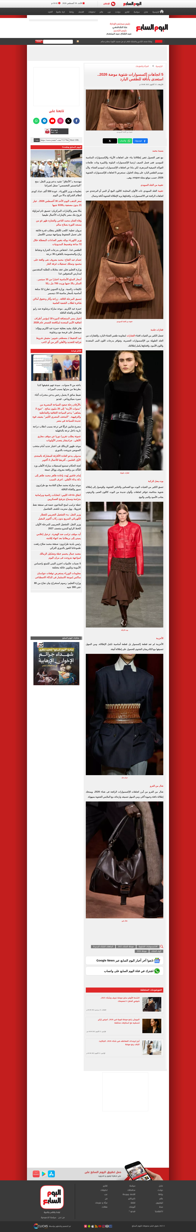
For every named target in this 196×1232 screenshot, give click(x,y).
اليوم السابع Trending (71, 147)
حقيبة (160, 191)
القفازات (131, 335)
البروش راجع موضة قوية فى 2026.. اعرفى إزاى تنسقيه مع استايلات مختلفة (119, 1021)
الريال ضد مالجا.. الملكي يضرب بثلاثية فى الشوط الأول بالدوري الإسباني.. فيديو (119, 41)
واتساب (123, 141)
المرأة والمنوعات (142, 66)
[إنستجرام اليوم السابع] (60, 121)
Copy (37, 140)
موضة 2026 (142, 951)
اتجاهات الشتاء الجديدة (103, 946)
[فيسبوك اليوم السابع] (76, 121)
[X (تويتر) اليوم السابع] (68, 121)
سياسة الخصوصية (48, 1217)
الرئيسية (159, 66)
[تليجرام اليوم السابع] (44, 121)
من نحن (61, 1217)
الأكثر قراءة (76, 351)
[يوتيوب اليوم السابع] (52, 121)
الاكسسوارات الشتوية (148, 946)
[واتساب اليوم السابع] (36, 121)
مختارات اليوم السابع (70, 638)
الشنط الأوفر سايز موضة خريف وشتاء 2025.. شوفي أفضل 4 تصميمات (120, 999)
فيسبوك (138, 141)
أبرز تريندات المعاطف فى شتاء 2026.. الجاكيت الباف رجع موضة (119, 1042)
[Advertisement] (98, 1138)
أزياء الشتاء (156, 951)
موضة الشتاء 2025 (126, 946)
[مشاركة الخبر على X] (110, 140)
